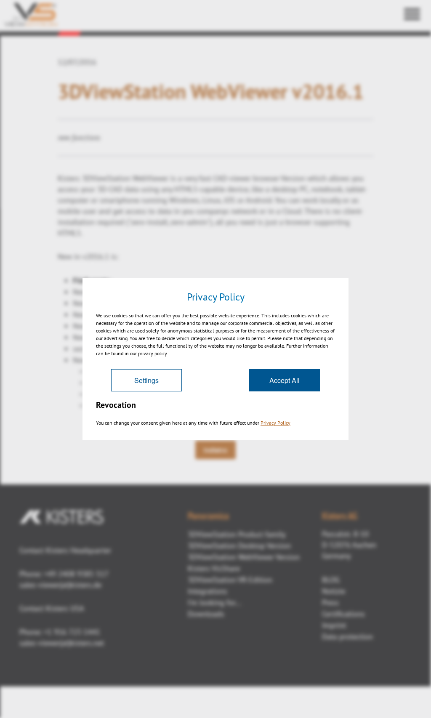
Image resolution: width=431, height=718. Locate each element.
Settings (146, 380)
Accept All (284, 380)
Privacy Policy (275, 423)
